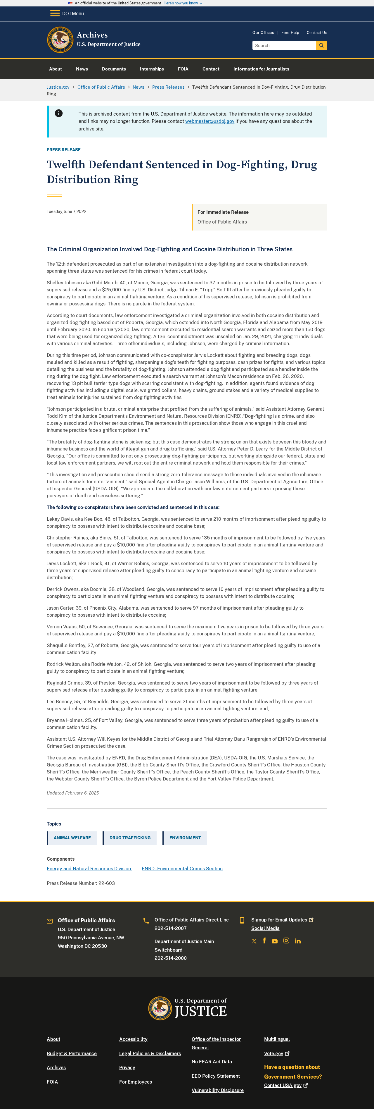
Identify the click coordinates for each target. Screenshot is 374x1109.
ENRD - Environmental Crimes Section (182, 868)
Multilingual (277, 1039)
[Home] (94, 51)
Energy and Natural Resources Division (89, 868)
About (53, 1039)
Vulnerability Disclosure (218, 1090)
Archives (56, 1067)
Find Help (290, 32)
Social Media (265, 928)
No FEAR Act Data (212, 1062)
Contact (283, 1085)
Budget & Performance (72, 1053)
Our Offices (263, 32)
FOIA (52, 1082)
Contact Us (317, 32)
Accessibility (133, 1039)
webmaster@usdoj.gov (209, 121)
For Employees (135, 1082)
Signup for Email (279, 920)
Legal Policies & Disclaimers (150, 1053)
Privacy (127, 1067)
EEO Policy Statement (216, 1076)
